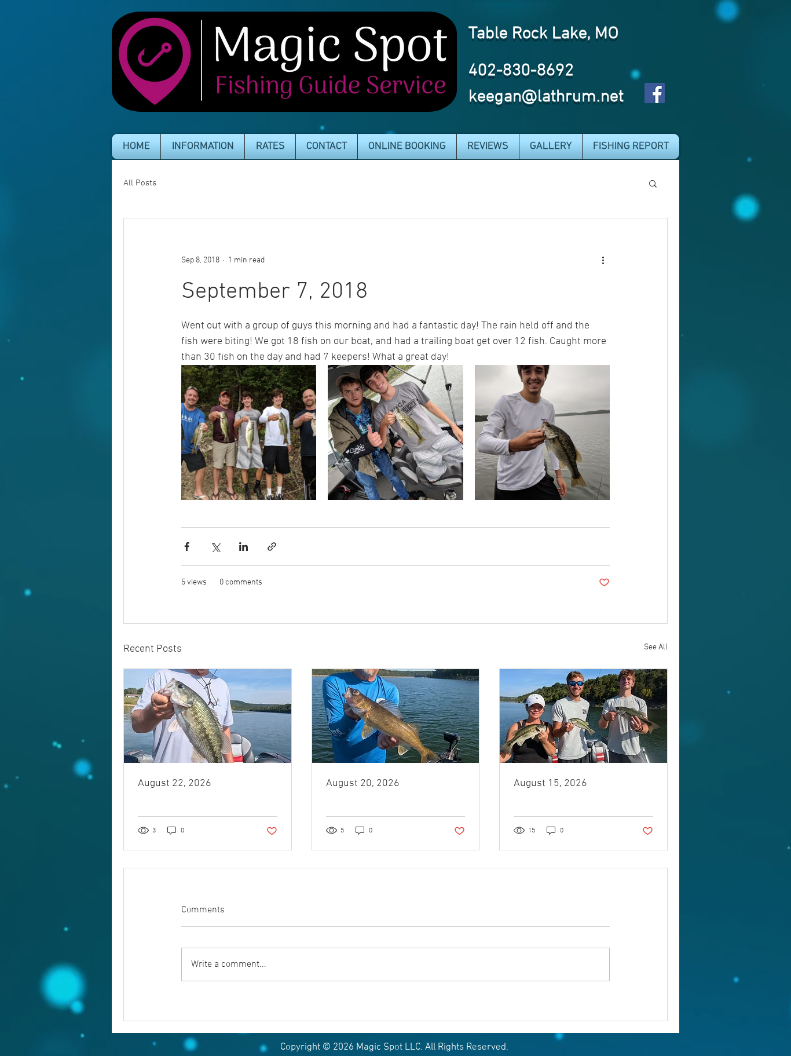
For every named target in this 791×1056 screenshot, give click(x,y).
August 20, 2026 (363, 783)
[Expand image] (248, 432)
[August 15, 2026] (583, 716)
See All (656, 647)
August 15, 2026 (550, 783)
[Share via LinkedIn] (243, 546)
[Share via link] (271, 546)
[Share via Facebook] (186, 546)
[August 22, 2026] (207, 716)
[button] (202, 146)
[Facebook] (654, 93)
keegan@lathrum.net (546, 97)
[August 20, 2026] (395, 716)
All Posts (139, 183)
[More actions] (603, 260)
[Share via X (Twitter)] (215, 546)
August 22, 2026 (174, 783)
